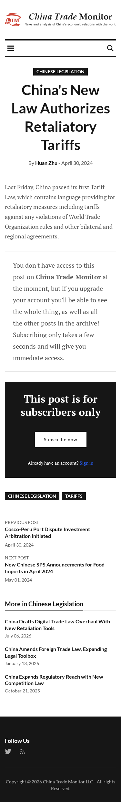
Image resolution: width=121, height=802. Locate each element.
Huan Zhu (46, 163)
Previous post (22, 522)
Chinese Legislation (60, 71)
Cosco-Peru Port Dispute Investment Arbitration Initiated (47, 532)
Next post (17, 557)
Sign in (86, 463)
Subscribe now (60, 439)
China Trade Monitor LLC (68, 781)
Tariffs (74, 496)
